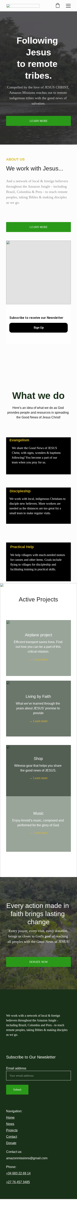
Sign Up (39, 327)
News (10, 1124)
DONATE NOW (38, 961)
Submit (17, 1089)
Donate (11, 1143)
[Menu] (68, 6)
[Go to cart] (57, 6)
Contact (11, 1136)
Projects (12, 1130)
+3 (8, 1173)
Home (10, 1117)
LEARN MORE (39, 120)
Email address (16, 1068)
